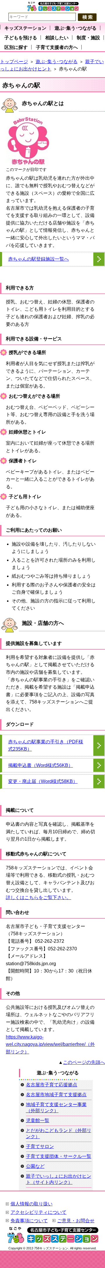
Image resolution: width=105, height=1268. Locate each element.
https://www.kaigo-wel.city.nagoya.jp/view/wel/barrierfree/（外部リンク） (50, 1044)
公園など (35, 1166)
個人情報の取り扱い (31, 1203)
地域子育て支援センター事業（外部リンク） (56, 1107)
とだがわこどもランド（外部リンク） (58, 1133)
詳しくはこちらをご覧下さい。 (38, 897)
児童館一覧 (37, 1120)
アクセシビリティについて (38, 1212)
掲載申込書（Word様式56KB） (40, 765)
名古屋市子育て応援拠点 (51, 1084)
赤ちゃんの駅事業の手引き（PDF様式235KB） (45, 745)
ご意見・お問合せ (75, 1220)
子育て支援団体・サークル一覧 (58, 1156)
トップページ (14, 61)
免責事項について (29, 1220)
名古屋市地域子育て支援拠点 (56, 1094)
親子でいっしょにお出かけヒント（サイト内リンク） (58, 1179)
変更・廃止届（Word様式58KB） (43, 781)
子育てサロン (40, 1146)
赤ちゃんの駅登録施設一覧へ (38, 259)
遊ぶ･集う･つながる (57, 61)
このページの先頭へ (84, 1062)
